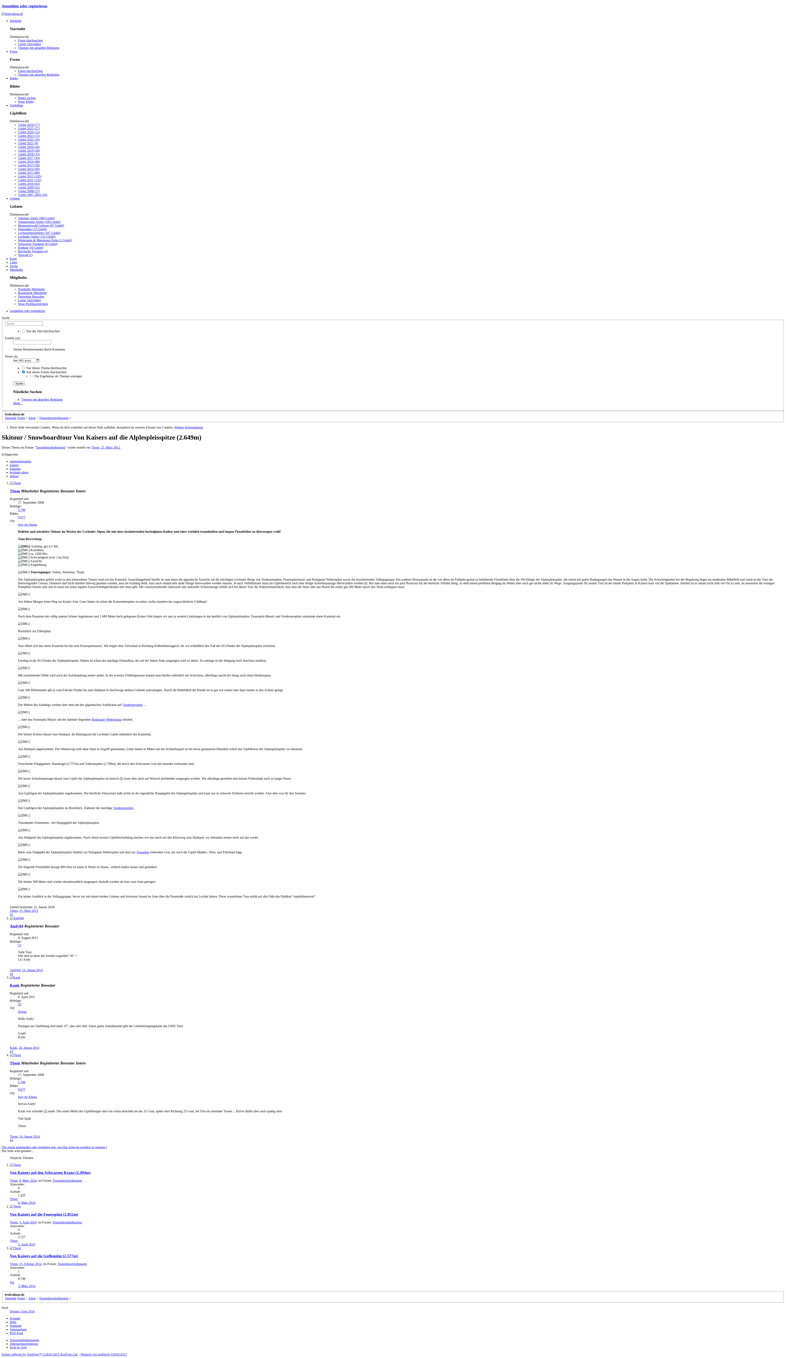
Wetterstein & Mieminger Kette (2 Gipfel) (45, 240)
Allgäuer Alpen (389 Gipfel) (36, 218)
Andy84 (16, 926)
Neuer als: (11, 356)
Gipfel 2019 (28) (29, 150)
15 (19, 945)
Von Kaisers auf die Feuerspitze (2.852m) (44, 1214)
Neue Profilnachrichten (33, 304)
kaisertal (15, 468)
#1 (11, 914)
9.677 (21, 517)
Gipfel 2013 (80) (29, 172)
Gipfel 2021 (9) (28, 143)
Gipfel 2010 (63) (29, 183)
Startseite (15, 21)
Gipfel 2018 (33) (29, 154)
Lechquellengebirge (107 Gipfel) (39, 233)
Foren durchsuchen (30, 40)
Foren (13, 51)
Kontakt (15, 1318)
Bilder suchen (27, 98)
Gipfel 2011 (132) (29, 180)
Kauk (14, 985)
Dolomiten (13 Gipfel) (32, 229)
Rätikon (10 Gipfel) (30, 247)
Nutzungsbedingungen (24, 1340)
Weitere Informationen (188, 427)
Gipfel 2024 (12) (29, 132)
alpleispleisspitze (20, 461)
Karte (13, 258)
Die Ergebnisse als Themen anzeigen (58, 376)
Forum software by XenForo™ (40, 1354)
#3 (11, 1051)
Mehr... (17, 403)
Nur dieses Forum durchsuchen (46, 372)
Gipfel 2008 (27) (29, 191)
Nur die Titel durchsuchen (42, 331)
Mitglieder (16, 269)
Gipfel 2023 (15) (29, 136)
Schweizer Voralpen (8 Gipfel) (38, 244)
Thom (95, 447)
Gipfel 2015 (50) (29, 165)
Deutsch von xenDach (104, 1354)
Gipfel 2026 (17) (29, 125)
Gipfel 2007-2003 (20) (32, 195)
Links (13, 262)
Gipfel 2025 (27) (29, 128)
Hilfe (13, 1322)
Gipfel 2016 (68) (29, 161)
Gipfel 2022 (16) (29, 139)
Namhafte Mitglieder (31, 289)
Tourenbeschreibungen (50, 447)
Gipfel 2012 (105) (29, 176)
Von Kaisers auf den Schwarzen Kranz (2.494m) (50, 1172)
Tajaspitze (142, 852)
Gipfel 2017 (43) (29, 158)
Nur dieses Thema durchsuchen (46, 368)
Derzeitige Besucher (31, 296)
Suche (14, 266)
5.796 (21, 510)
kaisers (14, 465)
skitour (14, 476)
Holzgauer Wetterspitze (107, 719)
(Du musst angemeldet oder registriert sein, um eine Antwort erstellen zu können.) (54, 1147)
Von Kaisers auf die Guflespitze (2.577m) (44, 1256)
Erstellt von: (12, 338)
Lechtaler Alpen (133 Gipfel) (36, 236)
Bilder (14, 78)
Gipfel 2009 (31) (29, 187)
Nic (12, 1282)
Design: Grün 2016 (22, 1311)
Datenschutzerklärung (24, 1344)
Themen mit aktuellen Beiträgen (38, 48)
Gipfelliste (16, 105)
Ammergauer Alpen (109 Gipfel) (39, 222)
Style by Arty (18, 1347)
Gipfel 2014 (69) (29, 169)
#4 (11, 1140)
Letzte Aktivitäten (29, 44)
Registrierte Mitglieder (32, 293)
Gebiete (15, 198)
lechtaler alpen (19, 472)
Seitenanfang (18, 1329)
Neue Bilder (26, 101)
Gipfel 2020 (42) (29, 147)
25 (19, 1004)
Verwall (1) (25, 255)
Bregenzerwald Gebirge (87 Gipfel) (41, 225)
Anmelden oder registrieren (24, 6)
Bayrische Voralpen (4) (33, 251)
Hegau (22, 1011)
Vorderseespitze (132, 705)
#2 (11, 974)
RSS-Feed (16, 1333)
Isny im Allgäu (27, 524)
